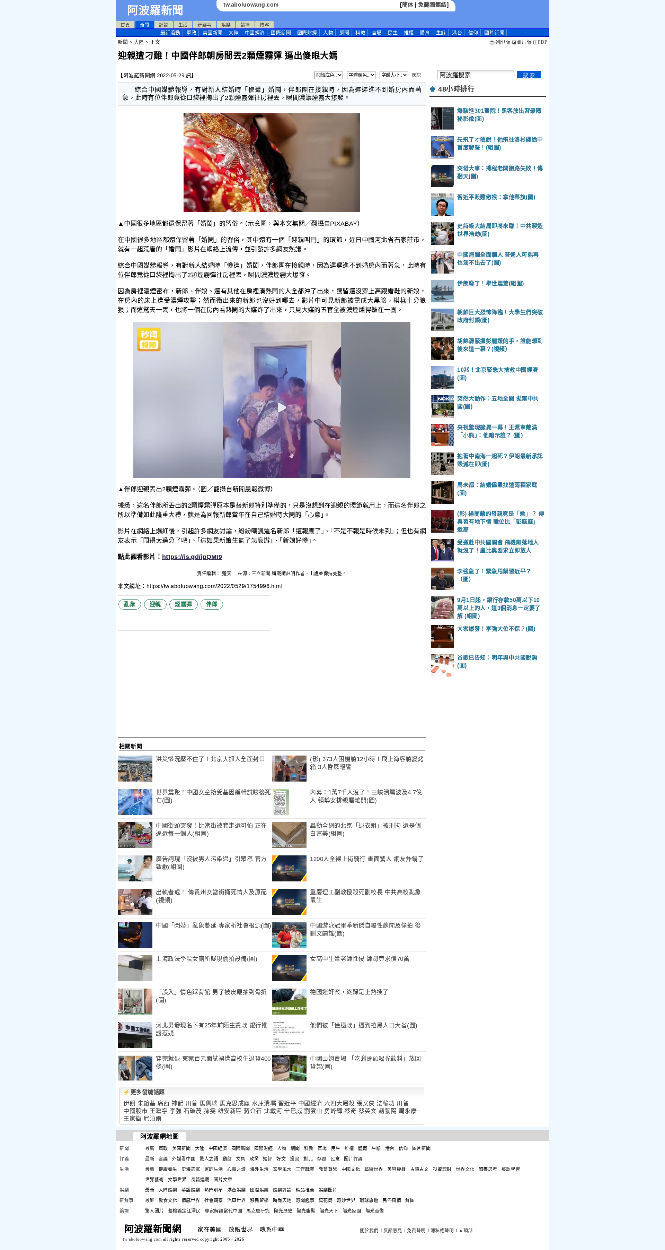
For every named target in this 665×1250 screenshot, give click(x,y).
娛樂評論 (282, 1189)
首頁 (125, 24)
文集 (240, 1158)
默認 (416, 75)
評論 (163, 24)
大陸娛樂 (168, 1189)
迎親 (155, 604)
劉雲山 (313, 1111)
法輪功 (385, 1103)
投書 (294, 1158)
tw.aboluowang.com (251, 5)
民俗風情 (391, 1200)
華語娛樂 (190, 1189)
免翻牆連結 (432, 5)
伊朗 (129, 1103)
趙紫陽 (388, 1111)
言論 (163, 1158)
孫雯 (210, 1111)
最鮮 (149, 1200)
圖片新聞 (421, 1148)
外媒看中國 (184, 1158)
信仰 (473, 32)
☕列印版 (499, 42)
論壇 (245, 24)
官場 (377, 32)
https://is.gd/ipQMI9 (192, 556)
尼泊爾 (152, 1118)
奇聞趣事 (305, 1200)
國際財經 (307, 32)
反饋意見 (392, 1230)
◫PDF (540, 42)
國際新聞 (281, 32)
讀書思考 (488, 1169)
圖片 (494, 32)
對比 (308, 1158)
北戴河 (273, 1111)
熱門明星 (213, 1189)
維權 (409, 32)
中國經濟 (255, 32)
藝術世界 (373, 1169)
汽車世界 (236, 1200)
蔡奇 (350, 1111)
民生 (393, 32)
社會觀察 (213, 1200)
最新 (170, 32)
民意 (335, 1158)
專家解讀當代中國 (223, 1210)
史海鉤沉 (190, 1169)
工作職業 (305, 1169)
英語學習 (511, 1169)
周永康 (408, 1111)
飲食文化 (168, 1200)
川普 (192, 1103)
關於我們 (369, 1230)
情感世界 (190, 1200)
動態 (227, 1158)
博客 (264, 24)
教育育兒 (328, 1169)
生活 (183, 24)
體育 (425, 32)
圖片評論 (353, 1158)
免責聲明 (416, 1230)
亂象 (129, 604)
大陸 (234, 32)
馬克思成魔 (235, 1103)
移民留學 (259, 1200)
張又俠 (365, 1103)
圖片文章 (223, 1179)
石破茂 (193, 1111)
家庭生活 (213, 1169)
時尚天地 (282, 1200)
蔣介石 (253, 1111)
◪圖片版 (522, 42)
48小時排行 (456, 89)
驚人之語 (209, 1158)
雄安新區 (230, 1111)
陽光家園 (352, 1210)
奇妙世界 (346, 1200)
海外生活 (259, 1169)
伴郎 (212, 604)
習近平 (287, 1103)
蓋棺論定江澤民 (184, 1210)
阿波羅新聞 (155, 10)
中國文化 (351, 1169)
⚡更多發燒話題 (144, 1092)
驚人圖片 (154, 1210)
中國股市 (135, 1111)
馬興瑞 (209, 1103)
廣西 (164, 1103)
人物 (328, 32)
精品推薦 (305, 1189)
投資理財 (442, 1169)
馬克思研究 (258, 1210)
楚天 (227, 573)
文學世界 (177, 1179)
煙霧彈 (183, 604)
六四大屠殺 (339, 1103)
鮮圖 (410, 1200)
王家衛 (132, 1118)
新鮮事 (204, 24)
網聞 (344, 32)
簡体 (408, 5)
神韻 (177, 1103)
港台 (457, 32)
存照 (321, 1158)
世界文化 (465, 1169)
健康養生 (168, 1169)
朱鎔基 (147, 1103)
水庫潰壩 (264, 1103)
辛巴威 (293, 1111)
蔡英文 (367, 1111)
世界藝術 (154, 1179)
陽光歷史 (283, 1210)
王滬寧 (159, 1111)
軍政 (191, 32)
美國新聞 (213, 32)
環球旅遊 (369, 1200)
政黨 (254, 1158)
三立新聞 (261, 573)
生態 (441, 32)
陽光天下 (329, 1210)
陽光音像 (374, 1210)
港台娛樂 (236, 1189)
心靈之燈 (236, 1169)
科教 (360, 32)
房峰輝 (333, 1111)
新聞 (144, 24)
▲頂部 (466, 1230)
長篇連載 (200, 1179)
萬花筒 (326, 1200)
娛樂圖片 (328, 1189)
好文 (281, 1158)
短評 (267, 1158)
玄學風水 (282, 1169)
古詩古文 (419, 1169)
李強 (176, 1111)
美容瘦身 (396, 1169)
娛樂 (226, 24)
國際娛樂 (259, 1189)
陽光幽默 (306, 1210)
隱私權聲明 (442, 1230)
